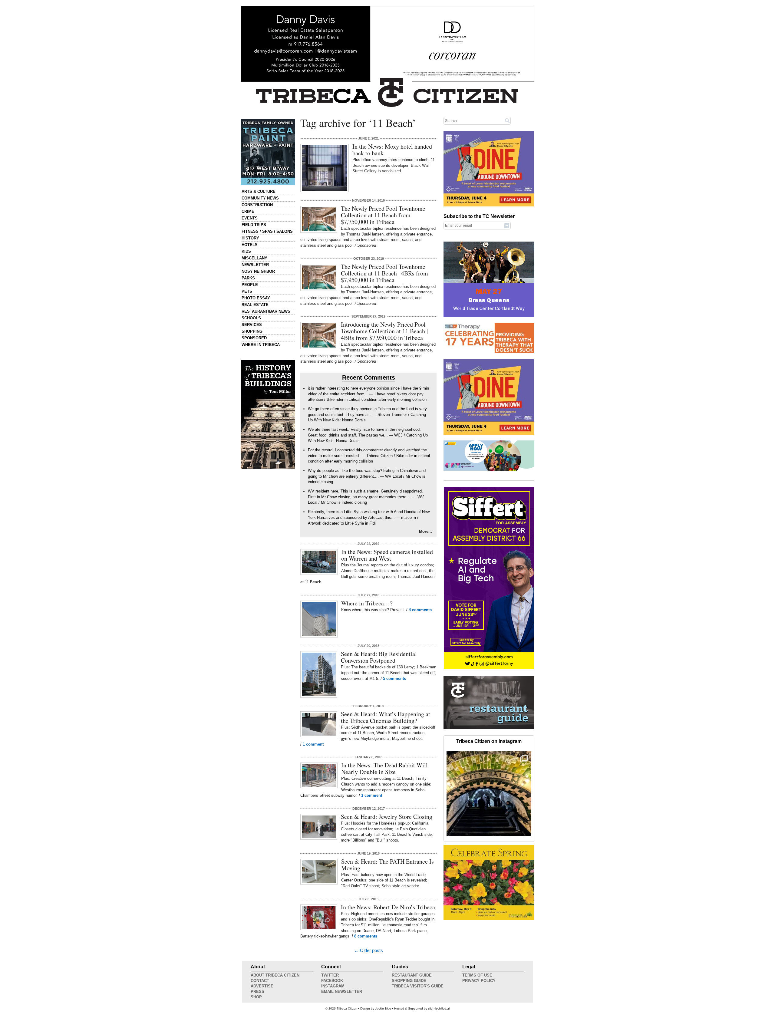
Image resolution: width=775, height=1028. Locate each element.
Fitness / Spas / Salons (267, 231)
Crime (248, 211)
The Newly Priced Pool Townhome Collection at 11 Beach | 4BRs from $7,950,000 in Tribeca (384, 273)
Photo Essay (256, 298)
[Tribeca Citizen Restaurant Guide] (489, 728)
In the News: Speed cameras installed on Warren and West (387, 555)
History (250, 238)
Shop (256, 997)
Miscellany (254, 258)
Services (252, 324)
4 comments (420, 610)
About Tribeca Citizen (275, 975)
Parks (248, 278)
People (250, 284)
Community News (260, 198)
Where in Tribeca (261, 344)
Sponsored (254, 338)
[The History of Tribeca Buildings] (268, 414)
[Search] (507, 120)
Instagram (333, 986)
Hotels (250, 244)
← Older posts (368, 950)
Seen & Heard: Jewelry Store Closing (386, 816)
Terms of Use (477, 975)
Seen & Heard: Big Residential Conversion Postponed (379, 657)
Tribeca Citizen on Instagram (489, 741)
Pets (247, 291)
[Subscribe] (506, 225)
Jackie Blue (383, 1008)
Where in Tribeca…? (367, 603)
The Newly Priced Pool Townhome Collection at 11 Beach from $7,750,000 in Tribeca (383, 215)
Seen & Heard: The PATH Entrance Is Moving (387, 864)
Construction (257, 205)
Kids (246, 251)
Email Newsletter (341, 991)
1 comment (313, 744)
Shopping (252, 331)
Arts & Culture (258, 191)
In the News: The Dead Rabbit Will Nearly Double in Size (384, 768)
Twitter (330, 975)
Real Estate (255, 304)
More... (425, 531)
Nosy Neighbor (258, 271)
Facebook (332, 980)
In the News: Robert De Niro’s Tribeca (388, 907)
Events (250, 218)
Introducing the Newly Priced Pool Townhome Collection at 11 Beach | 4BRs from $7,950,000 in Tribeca (384, 331)
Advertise (262, 986)
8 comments (365, 936)
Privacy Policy (479, 980)
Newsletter (255, 264)
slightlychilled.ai (439, 1008)
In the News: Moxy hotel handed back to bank (392, 149)
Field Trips (254, 224)
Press (257, 991)
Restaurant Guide (412, 975)
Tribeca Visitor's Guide (418, 986)
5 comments (394, 678)
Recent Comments (368, 377)
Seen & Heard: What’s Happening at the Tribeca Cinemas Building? (385, 717)
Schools (251, 318)
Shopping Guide (409, 980)
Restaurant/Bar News (266, 311)
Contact (260, 980)
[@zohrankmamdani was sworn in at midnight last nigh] (489, 793)
